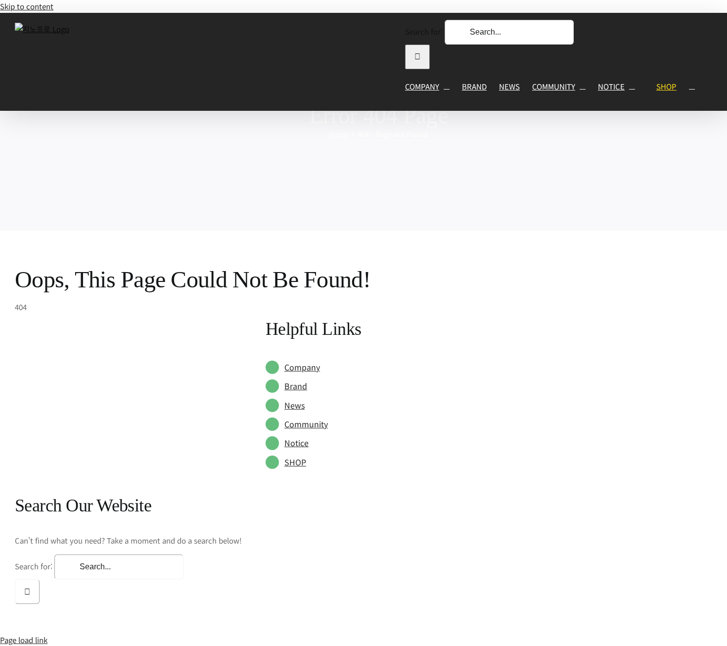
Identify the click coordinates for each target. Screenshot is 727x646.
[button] (692, 86)
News (294, 405)
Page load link (23, 640)
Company (302, 367)
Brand (295, 386)
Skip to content (26, 6)
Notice (296, 443)
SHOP (295, 462)
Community (306, 424)
